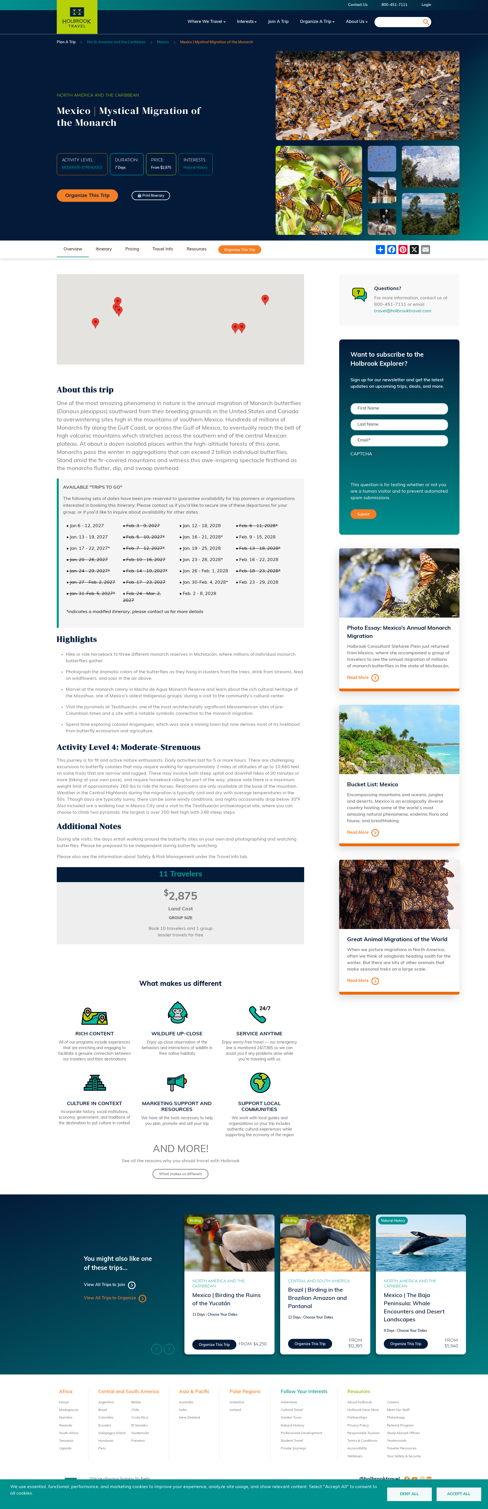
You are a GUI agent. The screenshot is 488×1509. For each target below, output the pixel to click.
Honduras (106, 1441)
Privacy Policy (358, 1425)
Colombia (105, 1417)
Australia (186, 1402)
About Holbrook (359, 1402)
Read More (358, 678)
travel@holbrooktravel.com (402, 311)
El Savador (139, 1425)
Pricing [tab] (132, 249)
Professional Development (301, 1433)
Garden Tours (291, 1417)
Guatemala (140, 1433)
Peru (102, 1448)
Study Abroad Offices (403, 1433)
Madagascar (68, 1410)
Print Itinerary (153, 196)
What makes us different (180, 1174)
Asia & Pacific (194, 1391)
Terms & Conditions (362, 1441)
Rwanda (65, 1425)
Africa (65, 1391)
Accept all (458, 1494)
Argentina (106, 1402)
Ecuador (104, 1425)
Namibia (65, 1417)
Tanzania (66, 1441)
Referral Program (400, 1425)
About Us (355, 22)
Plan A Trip (66, 42)
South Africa (68, 1433)
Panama (138, 1441)
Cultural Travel (292, 1410)
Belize (136, 1402)
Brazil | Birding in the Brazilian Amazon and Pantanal (317, 1298)
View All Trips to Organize (110, 1298)
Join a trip (278, 22)
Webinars (354, 1456)
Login (426, 5)
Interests (245, 22)
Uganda (65, 1448)
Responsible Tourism (363, 1433)
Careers (393, 1402)
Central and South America (319, 1281)
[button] (241, 328)
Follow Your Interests (304, 1391)
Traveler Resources (402, 1448)
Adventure (289, 1402)
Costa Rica (139, 1417)
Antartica (237, 1402)
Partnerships (357, 1417)
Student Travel (292, 1441)
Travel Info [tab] (162, 249)
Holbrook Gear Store (363, 1410)
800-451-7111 (395, 5)
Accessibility (357, 1448)
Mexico (163, 42)
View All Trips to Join (104, 1285)
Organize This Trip (87, 195)
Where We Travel (205, 22)
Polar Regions (245, 1391)
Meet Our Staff (398, 1410)
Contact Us (357, 5)
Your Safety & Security (404, 1456)
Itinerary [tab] (104, 249)
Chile (135, 1410)
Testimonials (397, 1441)
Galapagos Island (111, 1433)
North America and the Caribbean (116, 42)
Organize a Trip (315, 22)
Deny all (409, 1494)
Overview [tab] (73, 249)
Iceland (235, 1410)
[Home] (77, 22)
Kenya (64, 1402)
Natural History (393, 1221)
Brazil (102, 1410)
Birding (195, 1221)
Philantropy (396, 1417)
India (183, 1410)
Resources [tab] (196, 249)
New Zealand (189, 1417)
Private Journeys (293, 1448)
